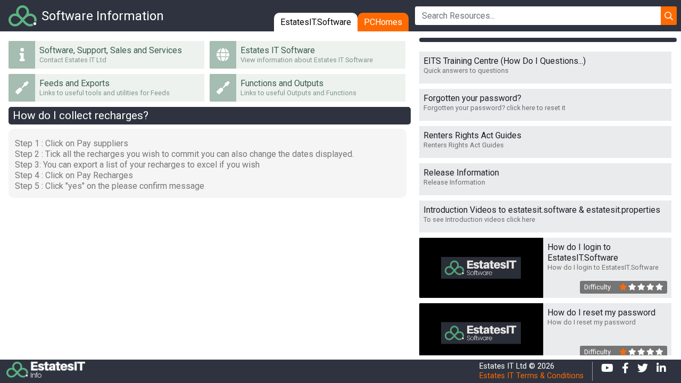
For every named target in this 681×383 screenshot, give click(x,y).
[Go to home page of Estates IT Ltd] (242, 371)
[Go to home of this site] (23, 15)
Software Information (102, 16)
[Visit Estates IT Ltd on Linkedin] (661, 371)
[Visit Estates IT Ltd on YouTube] (607, 371)
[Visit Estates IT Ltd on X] (642, 371)
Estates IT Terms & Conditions (531, 375)
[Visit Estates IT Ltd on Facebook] (625, 371)
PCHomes (383, 22)
